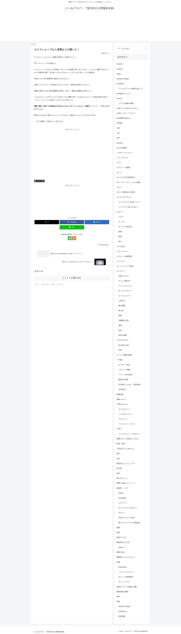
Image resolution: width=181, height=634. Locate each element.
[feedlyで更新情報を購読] (70, 238)
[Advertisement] (90, 27)
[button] (146, 49)
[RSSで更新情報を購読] (74, 238)
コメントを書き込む (72, 278)
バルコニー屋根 (40, 181)
